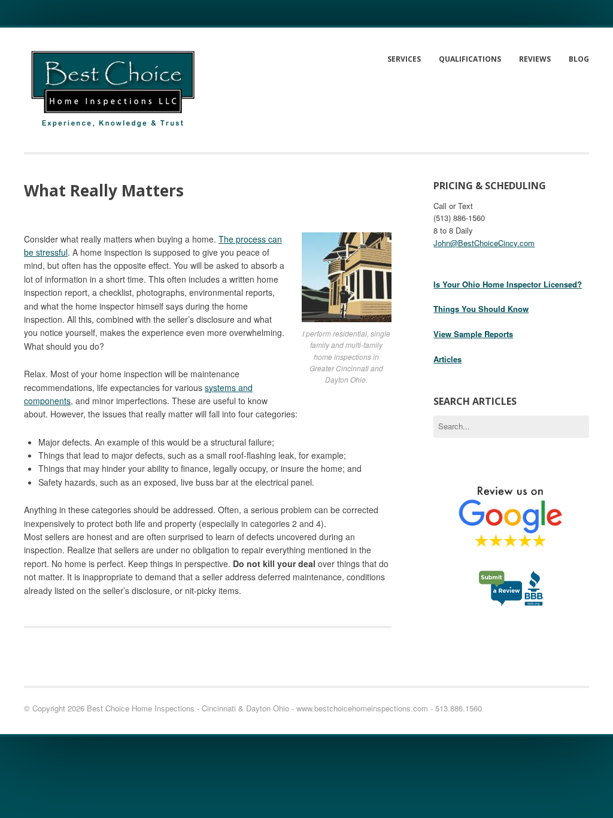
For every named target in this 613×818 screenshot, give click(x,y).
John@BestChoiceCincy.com (484, 243)
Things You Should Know (481, 308)
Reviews (535, 59)
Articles (447, 359)
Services (404, 59)
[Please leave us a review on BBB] (511, 601)
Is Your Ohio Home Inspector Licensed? (507, 284)
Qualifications (470, 59)
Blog (579, 59)
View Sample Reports (473, 334)
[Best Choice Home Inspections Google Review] (511, 563)
